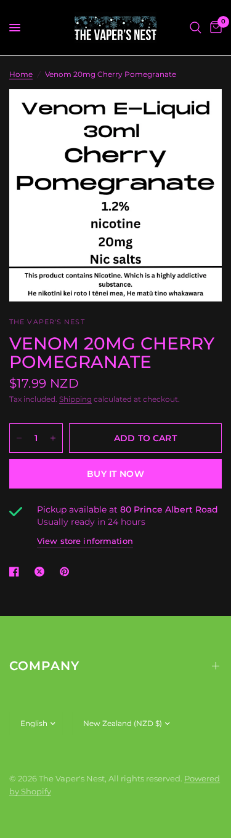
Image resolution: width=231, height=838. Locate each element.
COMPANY (44, 665)
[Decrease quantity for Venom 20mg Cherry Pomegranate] (19, 438)
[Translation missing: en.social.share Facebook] (16, 571)
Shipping (75, 399)
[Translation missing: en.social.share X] (41, 571)
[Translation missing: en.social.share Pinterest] (67, 571)
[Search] (195, 27)
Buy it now (115, 473)
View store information (85, 541)
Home (21, 74)
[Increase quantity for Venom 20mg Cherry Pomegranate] (53, 438)
